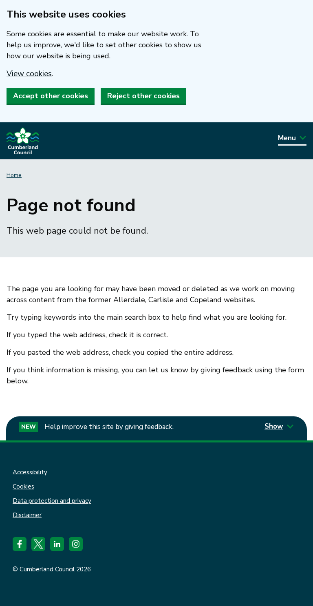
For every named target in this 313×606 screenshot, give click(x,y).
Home (14, 175)
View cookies (29, 74)
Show (274, 426)
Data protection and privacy (52, 501)
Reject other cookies (143, 96)
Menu (287, 138)
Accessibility (30, 472)
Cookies (23, 486)
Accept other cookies (50, 96)
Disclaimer (27, 515)
